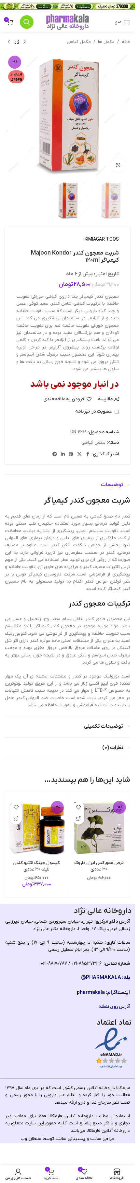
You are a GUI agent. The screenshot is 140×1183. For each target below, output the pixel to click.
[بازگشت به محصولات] (17, 42)
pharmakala (91, 992)
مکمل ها (106, 42)
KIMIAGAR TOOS (102, 239)
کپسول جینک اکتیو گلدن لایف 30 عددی (36, 866)
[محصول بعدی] (9, 42)
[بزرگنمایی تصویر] (118, 165)
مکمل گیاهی (79, 42)
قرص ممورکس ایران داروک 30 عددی (99, 866)
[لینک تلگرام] (54, 454)
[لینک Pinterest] (71, 454)
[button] (78, 819)
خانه (126, 42)
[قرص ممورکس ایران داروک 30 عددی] (99, 828)
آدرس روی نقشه (114, 1007)
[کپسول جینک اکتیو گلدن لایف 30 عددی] (36, 828)
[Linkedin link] (63, 454)
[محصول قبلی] (24, 42)
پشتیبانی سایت (70, 1139)
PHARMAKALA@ (101, 977)
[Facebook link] (87, 454)
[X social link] (79, 454)
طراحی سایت (102, 1139)
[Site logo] (67, 22)
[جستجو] (27, 22)
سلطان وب (31, 1139)
